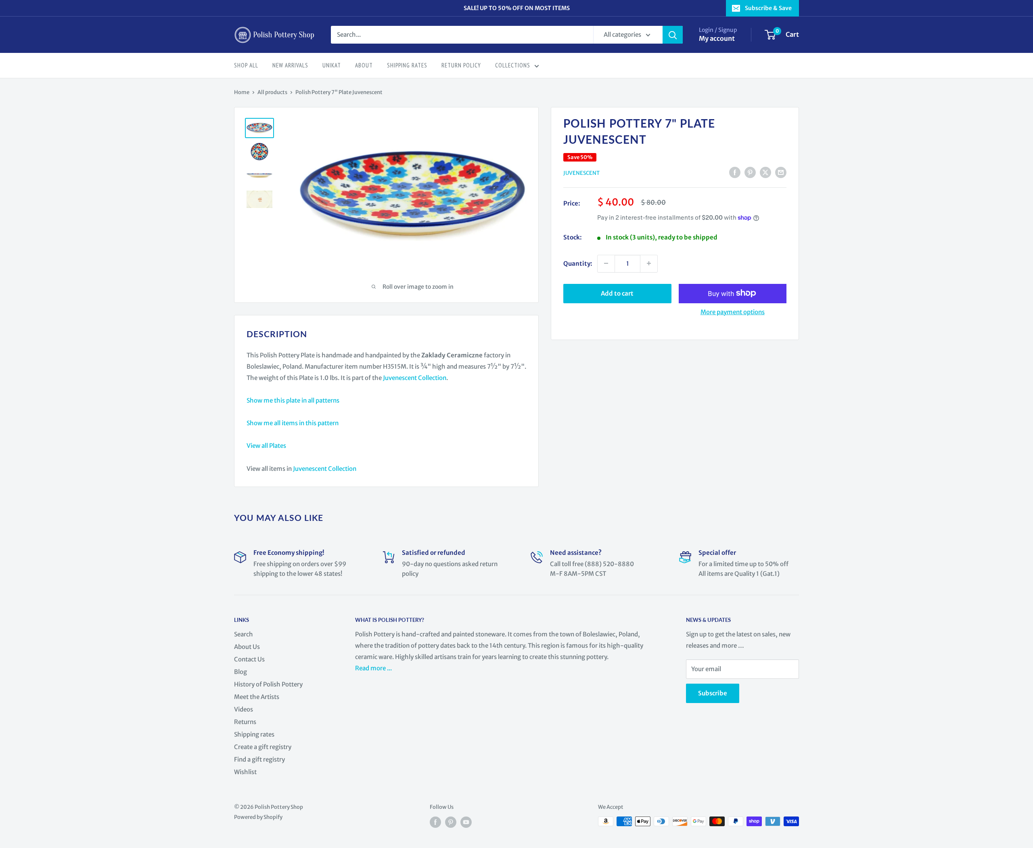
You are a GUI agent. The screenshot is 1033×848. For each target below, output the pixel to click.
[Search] (673, 35)
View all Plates (266, 445)
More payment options (733, 311)
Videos (243, 709)
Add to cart (617, 293)
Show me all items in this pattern (293, 423)
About (364, 65)
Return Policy (461, 65)
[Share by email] (780, 172)
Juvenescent (581, 173)
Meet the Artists (256, 697)
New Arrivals (290, 65)
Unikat (331, 65)
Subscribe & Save (768, 8)
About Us (247, 647)
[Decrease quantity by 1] (606, 263)
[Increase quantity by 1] (648, 263)
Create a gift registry (262, 747)
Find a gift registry (259, 759)
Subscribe (712, 693)
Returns (245, 722)
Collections (512, 65)
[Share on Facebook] (734, 172)
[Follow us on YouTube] (466, 822)
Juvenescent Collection (414, 378)
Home (241, 92)
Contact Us (249, 659)
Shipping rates (254, 734)
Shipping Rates (407, 65)
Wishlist (245, 772)
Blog (240, 672)
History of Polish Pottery (268, 684)
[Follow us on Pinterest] (450, 822)
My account (717, 38)
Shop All (246, 65)
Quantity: (577, 263)
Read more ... (374, 668)
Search (243, 634)
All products (272, 92)
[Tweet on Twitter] (765, 172)
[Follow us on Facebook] (435, 822)
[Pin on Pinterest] (750, 172)
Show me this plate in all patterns (293, 400)
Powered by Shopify (258, 817)
